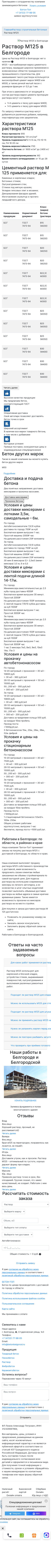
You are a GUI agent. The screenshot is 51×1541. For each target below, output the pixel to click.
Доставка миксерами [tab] (16, 497)
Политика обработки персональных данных (24, 1293)
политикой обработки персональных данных (25, 1275)
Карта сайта (8, 1309)
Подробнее (9, 473)
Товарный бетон (10, 1353)
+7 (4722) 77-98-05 (26, 12)
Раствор (6, 1362)
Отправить (25, 1417)
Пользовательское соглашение (18, 1303)
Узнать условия (38, 5)
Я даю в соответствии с (25, 1272)
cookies (4, 1522)
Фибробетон (8, 1366)
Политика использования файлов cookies (23, 1298)
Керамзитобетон (10, 1370)
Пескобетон (8, 1358)
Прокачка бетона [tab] (14, 501)
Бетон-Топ (25, 9)
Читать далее (11, 387)
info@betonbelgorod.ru (13, 1344)
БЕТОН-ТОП (8, 1282)
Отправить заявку (25, 1263)
